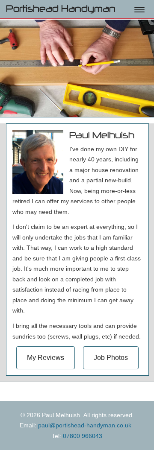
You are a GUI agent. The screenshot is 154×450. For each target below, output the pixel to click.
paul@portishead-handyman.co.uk (84, 425)
